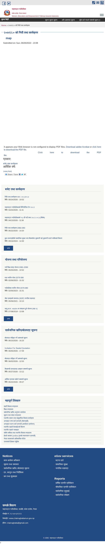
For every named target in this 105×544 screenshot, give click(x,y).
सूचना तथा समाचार (11, 464)
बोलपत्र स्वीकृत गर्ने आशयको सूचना (16, 338)
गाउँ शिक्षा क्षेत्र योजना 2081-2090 (16, 267)
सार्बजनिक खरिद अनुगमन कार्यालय (15, 412)
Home (3, 25)
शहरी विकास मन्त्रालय (11, 406)
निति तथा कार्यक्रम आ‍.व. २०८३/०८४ (17, 197)
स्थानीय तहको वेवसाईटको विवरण (14, 427)
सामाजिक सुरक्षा (62, 464)
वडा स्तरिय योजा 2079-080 (14, 278)
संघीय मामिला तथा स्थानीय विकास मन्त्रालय (17, 433)
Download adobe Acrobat (78, 147)
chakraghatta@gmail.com (17, 523)
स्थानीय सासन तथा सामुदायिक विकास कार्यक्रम (19, 418)
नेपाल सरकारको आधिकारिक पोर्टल (14, 439)
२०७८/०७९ (7, 171)
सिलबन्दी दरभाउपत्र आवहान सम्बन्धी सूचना (18, 369)
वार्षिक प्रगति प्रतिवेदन (65, 483)
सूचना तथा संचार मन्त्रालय (12, 415)
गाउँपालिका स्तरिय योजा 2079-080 (16, 288)
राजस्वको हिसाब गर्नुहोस (11, 441)
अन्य (8, 248)
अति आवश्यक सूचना (65, 20)
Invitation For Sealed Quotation (17, 348)
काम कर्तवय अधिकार (12, 460)
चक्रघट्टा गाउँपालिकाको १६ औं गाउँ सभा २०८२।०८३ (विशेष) (25, 217)
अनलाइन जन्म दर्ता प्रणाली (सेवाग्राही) (16, 421)
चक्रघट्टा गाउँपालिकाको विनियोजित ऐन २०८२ (20, 207)
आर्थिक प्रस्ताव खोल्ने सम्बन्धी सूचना (16, 379)
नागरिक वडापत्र (62, 468)
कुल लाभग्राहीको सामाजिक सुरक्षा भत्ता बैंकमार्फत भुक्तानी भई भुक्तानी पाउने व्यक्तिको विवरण (33, 238)
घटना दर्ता (60, 460)
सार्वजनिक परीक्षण (62, 495)
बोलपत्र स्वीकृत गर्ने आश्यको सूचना (16, 358)
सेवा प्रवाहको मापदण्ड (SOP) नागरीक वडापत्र (20, 298)
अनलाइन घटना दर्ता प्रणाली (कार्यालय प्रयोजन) (19, 424)
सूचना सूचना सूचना (49, 20)
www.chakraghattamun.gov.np (21, 518)
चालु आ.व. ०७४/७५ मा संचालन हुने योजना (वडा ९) (21, 309)
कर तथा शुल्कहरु (10, 476)
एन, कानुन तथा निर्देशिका (13, 472)
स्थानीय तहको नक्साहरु (11, 430)
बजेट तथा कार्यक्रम (10, 164)
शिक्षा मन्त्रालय (8, 409)
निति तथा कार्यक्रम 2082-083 (15, 228)
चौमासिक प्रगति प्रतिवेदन (66, 487)
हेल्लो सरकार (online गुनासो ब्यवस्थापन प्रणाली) (19, 436)
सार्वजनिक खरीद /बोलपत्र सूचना (16, 468)
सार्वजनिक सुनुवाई (62, 491)
